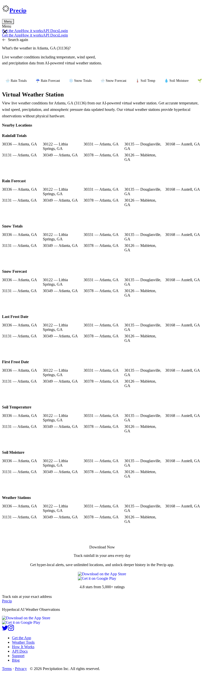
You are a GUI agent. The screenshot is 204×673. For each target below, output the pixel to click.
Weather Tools (23, 642)
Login (63, 31)
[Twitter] (5, 629)
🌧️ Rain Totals (16, 81)
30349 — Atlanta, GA (60, 155)
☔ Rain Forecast (48, 81)
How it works (32, 31)
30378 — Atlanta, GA (101, 155)
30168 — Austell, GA (182, 144)
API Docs (50, 31)
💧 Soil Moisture (176, 81)
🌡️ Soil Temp (145, 81)
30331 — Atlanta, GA (101, 144)
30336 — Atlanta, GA (19, 144)
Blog (16, 660)
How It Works (23, 647)
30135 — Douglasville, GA (142, 146)
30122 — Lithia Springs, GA (55, 146)
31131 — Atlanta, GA (19, 155)
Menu (8, 21)
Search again (18, 40)
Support (18, 656)
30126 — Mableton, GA (140, 157)
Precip (17, 10)
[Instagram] (11, 629)
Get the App (21, 638)
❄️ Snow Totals (80, 81)
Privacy (21, 669)
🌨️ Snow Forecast (113, 81)
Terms (7, 669)
